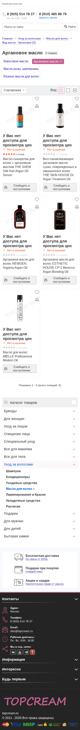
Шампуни (13, 471)
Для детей (12, 529)
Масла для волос (19, 488)
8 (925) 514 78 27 (21, 14)
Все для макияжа (18, 449)
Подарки (11, 513)
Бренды (10, 411)
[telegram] (26, 652)
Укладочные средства (23, 500)
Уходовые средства (21, 483)
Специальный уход (19, 441)
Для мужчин (13, 521)
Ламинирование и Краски (26, 494)
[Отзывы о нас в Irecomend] (32, 652)
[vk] (13, 652)
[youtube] (19, 652)
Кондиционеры (18, 477)
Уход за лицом (15, 426)
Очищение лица (17, 434)
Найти (71, 26)
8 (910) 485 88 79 (53, 14)
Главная (7, 38)
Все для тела (14, 457)
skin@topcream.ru (21, 631)
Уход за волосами (18, 464)
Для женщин (14, 419)
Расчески (13, 506)
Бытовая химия (16, 536)
